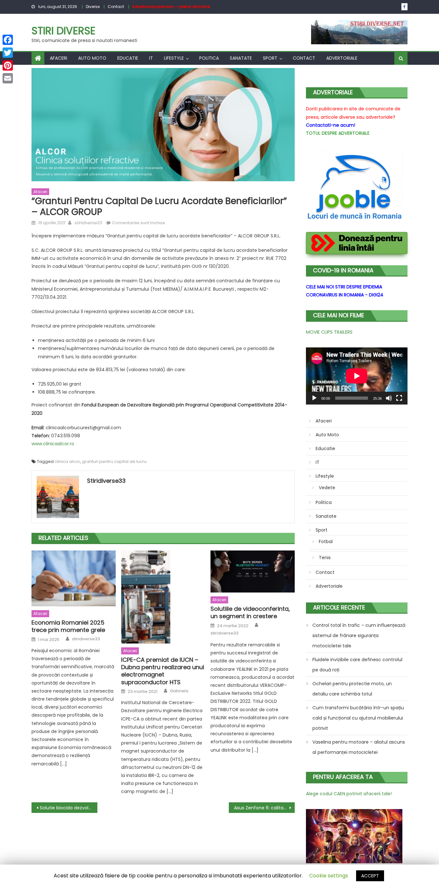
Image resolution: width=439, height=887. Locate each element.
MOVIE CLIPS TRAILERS (329, 332)
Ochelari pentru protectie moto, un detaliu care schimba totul (352, 688)
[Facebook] (7, 39)
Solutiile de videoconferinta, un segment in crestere (250, 612)
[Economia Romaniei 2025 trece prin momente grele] (73, 578)
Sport (270, 58)
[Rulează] (314, 398)
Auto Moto (92, 58)
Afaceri (58, 58)
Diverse (93, 6)
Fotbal (326, 541)
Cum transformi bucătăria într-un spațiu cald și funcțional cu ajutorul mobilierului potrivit (358, 717)
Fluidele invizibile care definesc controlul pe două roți (357, 664)
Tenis (325, 557)
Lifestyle (174, 58)
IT (151, 58)
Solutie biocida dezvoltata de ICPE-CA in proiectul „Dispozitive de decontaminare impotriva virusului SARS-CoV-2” (68, 808)
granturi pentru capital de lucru (114, 461)
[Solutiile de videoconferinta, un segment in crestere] (253, 571)
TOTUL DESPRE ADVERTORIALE (338, 133)
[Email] (7, 78)
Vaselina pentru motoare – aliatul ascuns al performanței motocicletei (358, 747)
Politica (209, 58)
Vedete (327, 487)
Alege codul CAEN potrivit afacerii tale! (349, 793)
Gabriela (179, 691)
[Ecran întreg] (399, 398)
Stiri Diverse (63, 30)
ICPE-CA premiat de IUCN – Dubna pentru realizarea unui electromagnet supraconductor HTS (162, 671)
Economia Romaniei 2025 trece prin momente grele (68, 626)
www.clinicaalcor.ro (52, 443)
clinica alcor (67, 461)
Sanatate (241, 58)
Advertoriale (341, 58)
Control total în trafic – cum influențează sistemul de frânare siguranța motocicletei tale (358, 635)
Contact (116, 6)
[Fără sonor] (389, 398)
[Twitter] (7, 52)
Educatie (127, 58)
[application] (357, 376)
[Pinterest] (7, 65)
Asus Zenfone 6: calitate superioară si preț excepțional (264, 808)
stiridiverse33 (88, 223)
